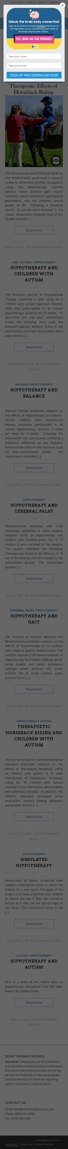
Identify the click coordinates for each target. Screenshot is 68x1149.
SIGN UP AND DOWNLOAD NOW (34, 75)
